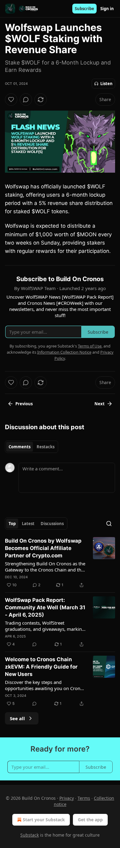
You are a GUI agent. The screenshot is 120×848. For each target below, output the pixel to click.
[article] (60, 563)
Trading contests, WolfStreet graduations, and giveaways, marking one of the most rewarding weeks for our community (45, 626)
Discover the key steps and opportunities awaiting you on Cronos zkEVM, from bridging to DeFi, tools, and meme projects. (45, 685)
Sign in (107, 8)
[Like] (11, 99)
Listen (106, 83)
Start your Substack (44, 819)
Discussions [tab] (52, 523)
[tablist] (31, 447)
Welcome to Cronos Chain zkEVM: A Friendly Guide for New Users (41, 666)
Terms (84, 798)
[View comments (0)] (26, 99)
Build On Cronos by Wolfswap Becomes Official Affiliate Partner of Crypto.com (43, 548)
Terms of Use (90, 346)
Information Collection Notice (64, 352)
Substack (29, 835)
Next (99, 403)
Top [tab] (12, 523)
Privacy (66, 798)
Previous (24, 403)
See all (17, 718)
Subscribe (84, 8)
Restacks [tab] (45, 447)
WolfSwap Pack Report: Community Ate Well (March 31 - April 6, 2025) (45, 607)
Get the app (90, 819)
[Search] (109, 523)
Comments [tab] (19, 447)
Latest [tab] (28, 523)
